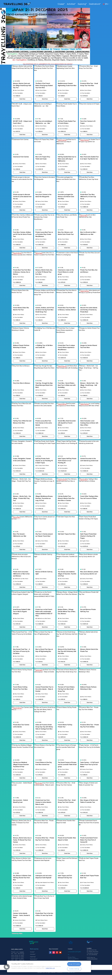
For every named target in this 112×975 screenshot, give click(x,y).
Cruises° (61, 4)
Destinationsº (94, 4)
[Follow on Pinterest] (57, 952)
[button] (55, 943)
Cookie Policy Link (50, 968)
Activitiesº (71, 4)
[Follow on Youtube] (60, 952)
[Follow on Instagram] (53, 952)
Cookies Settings (74, 969)
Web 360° (72, 972)
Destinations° (33, 959)
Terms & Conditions (73, 959)
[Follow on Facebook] (50, 952)
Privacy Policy (71, 957)
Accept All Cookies (74, 964)
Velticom (65, 972)
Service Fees (71, 960)
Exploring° (33, 956)
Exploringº (82, 4)
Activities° (32, 954)
